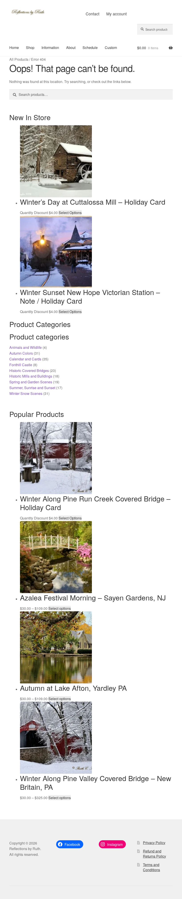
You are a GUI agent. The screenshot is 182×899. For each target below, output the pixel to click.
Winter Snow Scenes (25, 393)
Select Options (70, 212)
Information (50, 47)
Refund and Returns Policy (154, 853)
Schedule (90, 47)
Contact (92, 13)
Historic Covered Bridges (29, 370)
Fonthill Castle (20, 364)
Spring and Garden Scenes (30, 381)
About (70, 47)
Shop (30, 47)
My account (116, 13)
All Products (18, 59)
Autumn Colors (21, 353)
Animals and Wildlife (25, 347)
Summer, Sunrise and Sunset (32, 387)
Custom (111, 47)
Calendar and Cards (25, 359)
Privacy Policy (154, 842)
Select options (59, 608)
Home (14, 47)
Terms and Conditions (151, 867)
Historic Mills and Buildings (30, 376)
